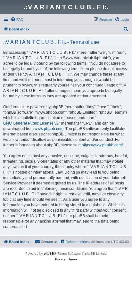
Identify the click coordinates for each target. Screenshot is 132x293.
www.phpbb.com (49, 128)
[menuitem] (17, 19)
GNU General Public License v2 (31, 123)
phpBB (49, 253)
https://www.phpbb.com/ (102, 145)
